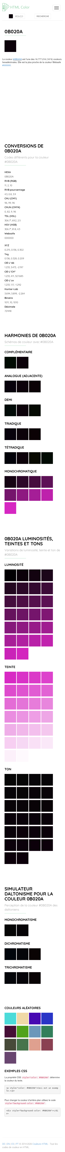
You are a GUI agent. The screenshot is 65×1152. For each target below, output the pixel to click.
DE (3, 1144)
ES (12, 1144)
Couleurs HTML (40, 1144)
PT (17, 1144)
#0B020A (17, 59)
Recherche (43, 16)
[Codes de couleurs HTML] (17, 4)
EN (8, 1144)
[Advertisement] (32, 101)
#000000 (6, 65)
